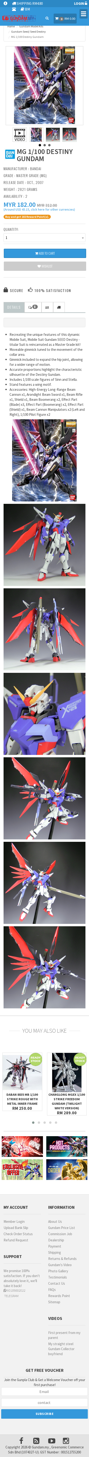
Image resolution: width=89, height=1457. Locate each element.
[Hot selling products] (67, 1146)
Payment (54, 1246)
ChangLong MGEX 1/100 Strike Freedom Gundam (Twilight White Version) (66, 1101)
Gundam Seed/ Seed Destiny (28, 31)
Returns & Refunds (62, 1258)
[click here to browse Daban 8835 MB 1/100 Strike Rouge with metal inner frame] (22, 1072)
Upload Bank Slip (16, 1227)
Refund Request (16, 1240)
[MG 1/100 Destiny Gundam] (44, 85)
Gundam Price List (61, 1227)
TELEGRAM (11, 1296)
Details (14, 307)
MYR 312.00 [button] (47, 205)
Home (11, 26)
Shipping (54, 1252)
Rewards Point (59, 1295)
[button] (20, 204)
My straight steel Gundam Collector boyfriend (61, 1349)
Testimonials (57, 1277)
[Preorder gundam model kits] (67, 1169)
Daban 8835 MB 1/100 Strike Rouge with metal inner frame (22, 1099)
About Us (55, 1221)
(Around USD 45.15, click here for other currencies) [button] (39, 210)
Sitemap (54, 1302)
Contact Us (56, 1283)
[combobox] (44, 237)
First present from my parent (64, 1335)
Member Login (14, 1221)
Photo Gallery (58, 1271)
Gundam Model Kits (31, 26)
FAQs (52, 1289)
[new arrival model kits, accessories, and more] (22, 1146)
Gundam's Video (60, 1265)
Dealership (56, 1240)
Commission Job (60, 1234)
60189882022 (15, 1290)
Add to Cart (46, 253)
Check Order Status (18, 1234)
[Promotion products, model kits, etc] (22, 1169)
